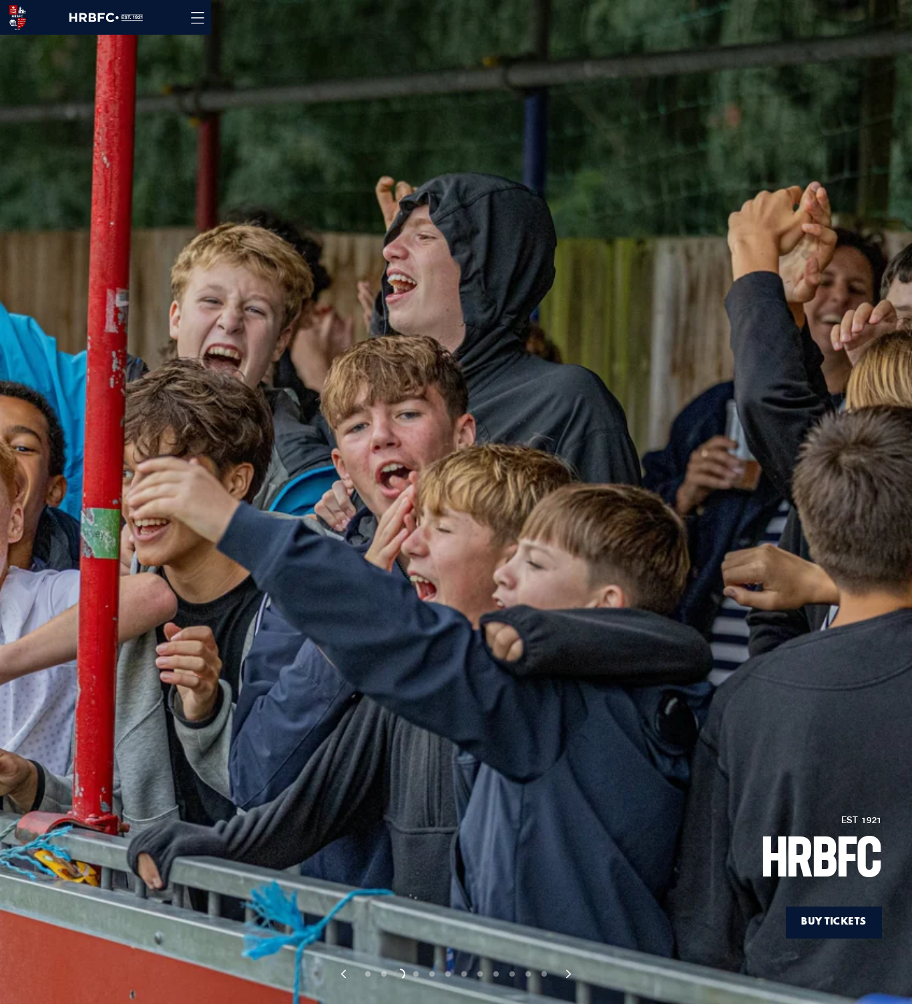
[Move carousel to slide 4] (416, 974)
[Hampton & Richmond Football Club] (13, 17)
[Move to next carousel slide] (567, 974)
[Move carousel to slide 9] (496, 974)
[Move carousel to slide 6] (448, 974)
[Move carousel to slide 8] (480, 974)
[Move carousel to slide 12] (544, 974)
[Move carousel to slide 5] (432, 974)
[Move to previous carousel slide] (344, 974)
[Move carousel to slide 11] (528, 974)
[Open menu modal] (197, 17)
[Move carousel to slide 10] (512, 974)
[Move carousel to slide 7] (464, 974)
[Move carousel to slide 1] (368, 974)
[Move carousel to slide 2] (384, 974)
